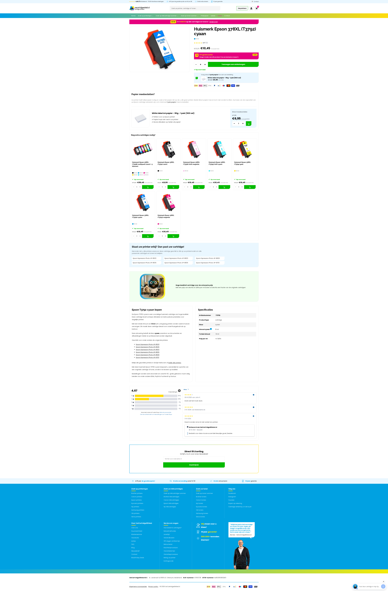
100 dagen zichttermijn (172, 541)
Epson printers (136, 500)
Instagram (232, 497)
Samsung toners (202, 513)
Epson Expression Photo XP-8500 (144, 258)
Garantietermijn (169, 551)
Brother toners (201, 497)
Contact (134, 554)
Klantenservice (136, 534)
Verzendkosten (169, 538)
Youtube (231, 500)
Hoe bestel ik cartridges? (172, 528)
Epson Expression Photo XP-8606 (208, 258)
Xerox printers (136, 517)
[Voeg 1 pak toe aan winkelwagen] (248, 123)
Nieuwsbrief (135, 551)
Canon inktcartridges (171, 500)
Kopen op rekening (235, 503)
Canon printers (136, 497)
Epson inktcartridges (171, 503)
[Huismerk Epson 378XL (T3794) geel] (245, 149)
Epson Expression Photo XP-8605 (176, 263)
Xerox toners (200, 517)
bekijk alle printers (174, 363)
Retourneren (168, 544)
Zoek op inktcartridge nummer (175, 493)
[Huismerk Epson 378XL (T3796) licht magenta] (194, 149)
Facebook (232, 493)
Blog (133, 548)
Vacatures (135, 538)
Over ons (134, 528)
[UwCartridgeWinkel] (139, 8)
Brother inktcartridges (171, 497)
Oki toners (199, 510)
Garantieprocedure (171, 554)
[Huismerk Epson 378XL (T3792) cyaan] (143, 202)
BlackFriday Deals (137, 558)
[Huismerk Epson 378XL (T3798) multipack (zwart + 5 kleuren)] (143, 149)
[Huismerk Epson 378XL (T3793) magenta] (168, 202)
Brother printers (136, 493)
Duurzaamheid (136, 531)
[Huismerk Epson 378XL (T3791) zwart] (168, 149)
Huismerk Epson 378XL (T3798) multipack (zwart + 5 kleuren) (142, 164)
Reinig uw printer (169, 558)
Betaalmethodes (170, 531)
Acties (133, 541)
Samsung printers (137, 510)
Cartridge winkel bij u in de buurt (239, 507)
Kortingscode (168, 561)
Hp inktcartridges (170, 507)
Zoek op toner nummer (204, 493)
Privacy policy (153, 587)
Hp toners (199, 503)
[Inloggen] (251, 8)
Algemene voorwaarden (138, 587)
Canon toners (201, 500)
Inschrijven (194, 465)
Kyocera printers (137, 503)
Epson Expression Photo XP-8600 (176, 258)
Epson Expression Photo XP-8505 (144, 263)
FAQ (132, 544)
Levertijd (167, 534)
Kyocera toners (201, 507)
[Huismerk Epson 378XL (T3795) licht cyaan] (219, 149)
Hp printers (135, 507)
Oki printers (135, 513)
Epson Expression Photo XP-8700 (207, 263)
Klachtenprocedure (171, 548)
